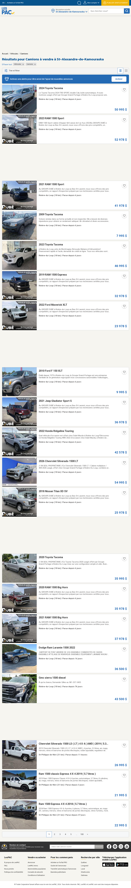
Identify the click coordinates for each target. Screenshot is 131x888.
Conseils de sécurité (35, 872)
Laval (83, 869)
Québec (84, 862)
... (76, 834)
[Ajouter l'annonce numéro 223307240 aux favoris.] (124, 679)
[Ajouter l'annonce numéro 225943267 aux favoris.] (124, 120)
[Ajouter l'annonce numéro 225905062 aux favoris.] (124, 246)
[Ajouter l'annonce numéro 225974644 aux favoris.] (124, 775)
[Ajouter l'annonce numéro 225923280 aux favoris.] (124, 90)
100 (82, 834)
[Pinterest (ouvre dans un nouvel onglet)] (115, 848)
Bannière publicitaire (58, 872)
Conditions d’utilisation (36, 875)
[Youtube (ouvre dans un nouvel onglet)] (127, 848)
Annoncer (31, 862)
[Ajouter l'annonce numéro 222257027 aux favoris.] (124, 649)
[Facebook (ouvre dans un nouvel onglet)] (109, 848)
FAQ (5, 866)
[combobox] (106, 11)
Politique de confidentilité (13, 872)
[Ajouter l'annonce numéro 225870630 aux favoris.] (124, 372)
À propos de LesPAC (12, 862)
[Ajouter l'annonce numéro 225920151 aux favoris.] (124, 186)
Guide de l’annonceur (58, 866)
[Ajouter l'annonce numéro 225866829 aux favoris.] (124, 493)
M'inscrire (99, 847)
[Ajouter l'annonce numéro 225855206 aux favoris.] (124, 589)
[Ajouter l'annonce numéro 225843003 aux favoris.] (124, 619)
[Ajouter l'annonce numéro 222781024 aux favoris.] (124, 745)
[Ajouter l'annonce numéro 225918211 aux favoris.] (124, 216)
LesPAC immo (33, 866)
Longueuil (84, 866)
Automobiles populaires (37, 869)
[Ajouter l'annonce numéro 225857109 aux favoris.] (124, 559)
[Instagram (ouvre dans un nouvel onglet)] (121, 848)
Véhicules (14, 54)
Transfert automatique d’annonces (63, 869)
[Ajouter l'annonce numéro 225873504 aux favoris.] (124, 276)
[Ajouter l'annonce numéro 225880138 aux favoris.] (124, 306)
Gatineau (84, 875)
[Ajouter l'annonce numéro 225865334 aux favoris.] (124, 433)
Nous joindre (9, 869)
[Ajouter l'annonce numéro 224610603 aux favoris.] (124, 806)
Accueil (5, 54)
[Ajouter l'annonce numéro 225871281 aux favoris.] (124, 402)
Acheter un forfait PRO (59, 862)
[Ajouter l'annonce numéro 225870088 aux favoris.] (124, 463)
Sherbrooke (85, 872)
